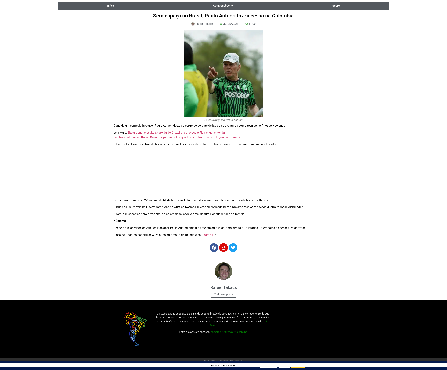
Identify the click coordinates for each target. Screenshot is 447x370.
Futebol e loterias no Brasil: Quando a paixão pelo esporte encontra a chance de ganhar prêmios (176, 137)
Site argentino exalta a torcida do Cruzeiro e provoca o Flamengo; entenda (176, 132)
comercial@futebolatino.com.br (229, 331)
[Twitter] (233, 247)
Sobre (336, 5)
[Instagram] (223, 247)
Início (110, 5)
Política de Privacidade (223, 365)
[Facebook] (214, 247)
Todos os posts (223, 294)
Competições (221, 5)
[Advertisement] (223, 173)
